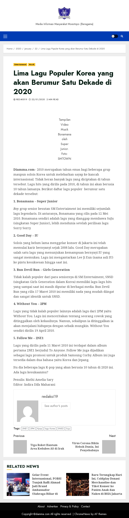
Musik (31, 64)
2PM (32, 428)
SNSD (60, 428)
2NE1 (24, 428)
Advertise (52, 506)
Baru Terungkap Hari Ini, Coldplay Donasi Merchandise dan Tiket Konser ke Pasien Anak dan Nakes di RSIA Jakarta (77, 484)
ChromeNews (82, 514)
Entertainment (20, 64)
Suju (68, 428)
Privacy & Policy (69, 506)
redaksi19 (21, 99)
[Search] (122, 36)
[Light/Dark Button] (114, 36)
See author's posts (56, 406)
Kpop (39, 428)
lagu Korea (50, 428)
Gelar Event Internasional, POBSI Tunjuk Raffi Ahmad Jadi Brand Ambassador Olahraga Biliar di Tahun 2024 (18, 484)
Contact (85, 506)
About (41, 506)
